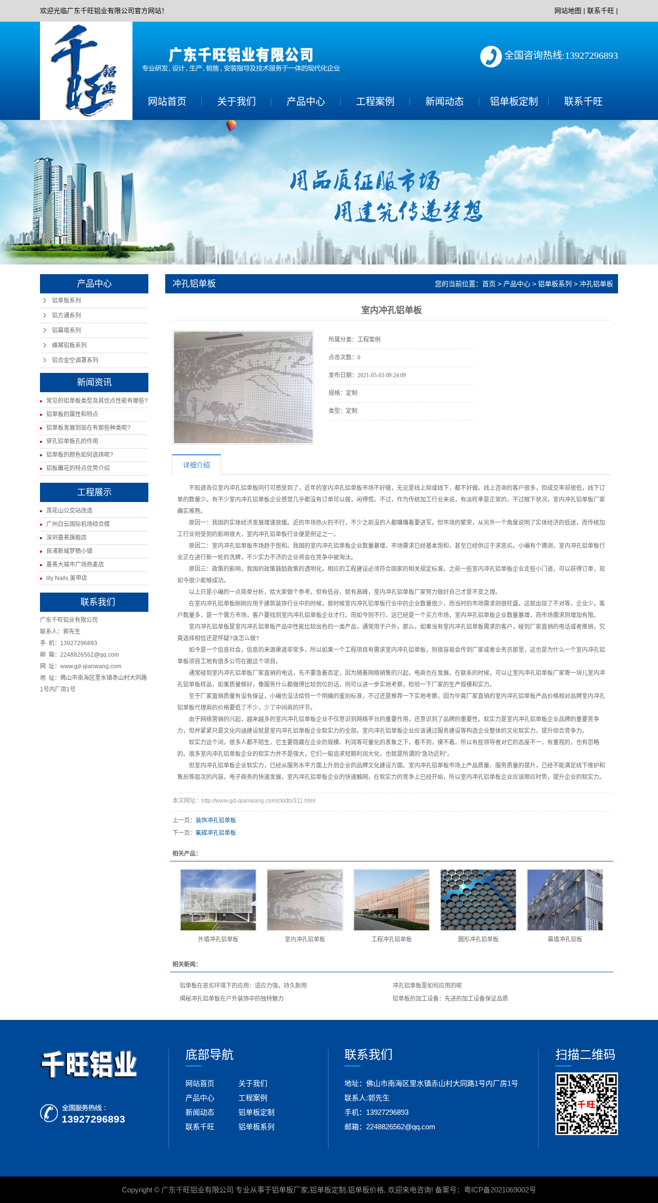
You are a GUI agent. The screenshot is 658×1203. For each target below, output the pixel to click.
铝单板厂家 (290, 1190)
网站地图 (567, 10)
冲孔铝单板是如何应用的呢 (427, 985)
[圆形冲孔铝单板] (478, 900)
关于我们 (236, 101)
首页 (489, 284)
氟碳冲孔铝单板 (216, 833)
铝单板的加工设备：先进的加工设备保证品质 (450, 998)
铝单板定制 (514, 101)
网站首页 (167, 101)
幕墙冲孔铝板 (565, 939)
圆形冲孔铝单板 (478, 939)
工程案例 (375, 101)
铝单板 (249, 488)
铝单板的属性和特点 (72, 414)
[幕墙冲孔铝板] (565, 900)
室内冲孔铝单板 (209, 626)
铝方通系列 (66, 315)
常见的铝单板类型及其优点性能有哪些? (97, 400)
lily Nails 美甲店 (66, 578)
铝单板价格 (366, 1190)
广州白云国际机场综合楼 (78, 524)
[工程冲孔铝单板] (391, 900)
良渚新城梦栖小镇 (69, 551)
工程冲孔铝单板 (391, 939)
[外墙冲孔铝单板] (218, 900)
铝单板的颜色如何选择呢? (79, 454)
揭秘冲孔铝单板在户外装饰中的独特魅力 (232, 998)
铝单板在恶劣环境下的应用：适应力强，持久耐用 (243, 985)
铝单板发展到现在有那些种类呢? (88, 427)
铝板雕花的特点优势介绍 (78, 468)
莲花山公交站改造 (69, 510)
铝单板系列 (66, 300)
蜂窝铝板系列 (69, 345)
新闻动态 (444, 101)
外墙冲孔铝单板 (218, 939)
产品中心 (306, 101)
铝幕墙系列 (66, 330)
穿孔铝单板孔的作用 (72, 441)
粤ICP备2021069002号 (500, 1190)
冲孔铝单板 (596, 284)
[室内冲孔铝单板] (304, 900)
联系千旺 (600, 10)
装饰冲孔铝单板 (216, 820)
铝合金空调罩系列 (75, 360)
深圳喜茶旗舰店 (66, 537)
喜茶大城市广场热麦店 (75, 564)
